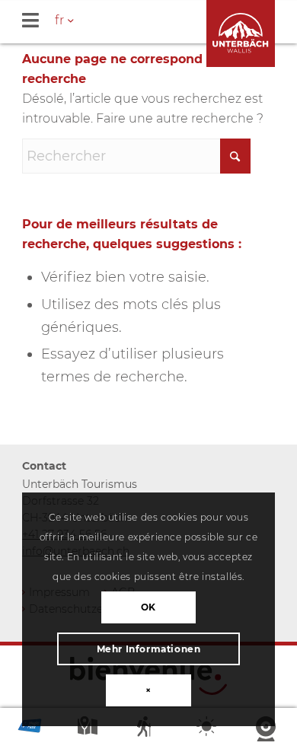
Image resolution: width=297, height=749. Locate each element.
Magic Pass (29, 729)
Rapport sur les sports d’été (148, 729)
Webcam (267, 729)
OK (148, 607)
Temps (208, 729)
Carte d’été (89, 729)
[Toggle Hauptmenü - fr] (159, 21)
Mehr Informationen (149, 649)
